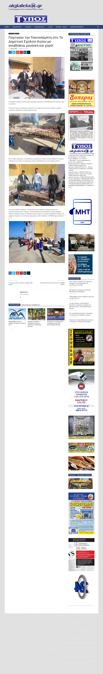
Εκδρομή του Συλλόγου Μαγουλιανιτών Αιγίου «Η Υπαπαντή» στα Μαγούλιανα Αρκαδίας (81, 320)
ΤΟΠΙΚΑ (6, 27)
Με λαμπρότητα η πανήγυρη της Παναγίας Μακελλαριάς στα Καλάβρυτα (80, 290)
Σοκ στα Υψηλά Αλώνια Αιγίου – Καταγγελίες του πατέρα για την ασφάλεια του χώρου (81, 314)
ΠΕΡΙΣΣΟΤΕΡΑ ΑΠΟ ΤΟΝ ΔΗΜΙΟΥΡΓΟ (30, 305)
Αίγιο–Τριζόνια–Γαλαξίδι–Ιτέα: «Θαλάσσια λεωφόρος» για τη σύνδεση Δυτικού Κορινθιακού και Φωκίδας (80, 283)
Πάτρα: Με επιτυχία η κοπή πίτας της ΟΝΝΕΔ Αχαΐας (52, 283)
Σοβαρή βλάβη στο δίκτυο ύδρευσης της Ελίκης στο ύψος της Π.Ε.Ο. (17, 323)
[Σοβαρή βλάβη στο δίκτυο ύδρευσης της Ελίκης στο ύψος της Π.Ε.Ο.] (17, 314)
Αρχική (10, 31)
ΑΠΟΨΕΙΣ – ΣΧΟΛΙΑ (61, 27)
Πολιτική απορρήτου (77, 27)
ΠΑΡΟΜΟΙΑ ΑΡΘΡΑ (14, 305)
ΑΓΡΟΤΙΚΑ (28, 27)
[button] (98, 27)
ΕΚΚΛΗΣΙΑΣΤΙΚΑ (39, 27)
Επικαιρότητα (16, 31)
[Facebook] (21, 297)
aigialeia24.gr (14, 48)
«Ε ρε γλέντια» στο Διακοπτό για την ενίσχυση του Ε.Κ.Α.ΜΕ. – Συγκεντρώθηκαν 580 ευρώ (55, 323)
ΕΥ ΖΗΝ (50, 27)
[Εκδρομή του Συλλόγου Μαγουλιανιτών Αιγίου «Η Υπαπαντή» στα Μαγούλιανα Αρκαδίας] (36, 314)
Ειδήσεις (23, 31)
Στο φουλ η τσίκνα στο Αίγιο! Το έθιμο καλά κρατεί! (20, 283)
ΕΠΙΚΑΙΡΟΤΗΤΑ (17, 27)
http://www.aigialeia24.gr (24, 294)
